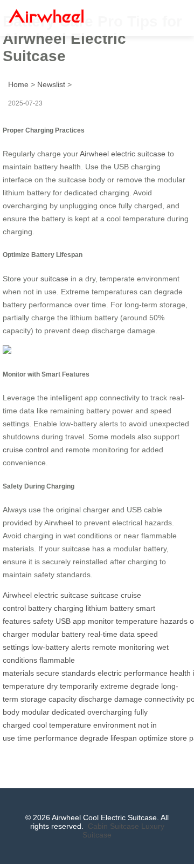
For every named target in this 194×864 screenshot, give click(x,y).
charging (69, 608)
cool (40, 725)
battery (40, 608)
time (24, 738)
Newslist (51, 84)
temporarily (79, 686)
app (79, 621)
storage (33, 699)
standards (78, 673)
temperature (137, 621)
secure (47, 673)
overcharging (109, 712)
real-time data (111, 634)
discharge (95, 699)
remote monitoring (123, 647)
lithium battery (110, 608)
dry (52, 686)
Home (18, 84)
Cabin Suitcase (113, 826)
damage (128, 699)
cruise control (25, 449)
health (180, 673)
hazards (174, 621)
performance (146, 673)
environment (114, 725)
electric (110, 673)
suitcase (54, 278)
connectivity (164, 699)
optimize (153, 738)
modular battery (58, 634)
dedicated (68, 712)
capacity (62, 699)
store (178, 738)
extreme (114, 686)
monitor (101, 621)
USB (63, 621)
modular (36, 712)
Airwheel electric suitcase (122, 153)
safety (43, 621)
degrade (144, 686)
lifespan (123, 738)
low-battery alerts (60, 647)
